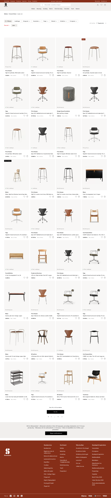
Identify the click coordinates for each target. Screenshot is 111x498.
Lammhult (79, 460)
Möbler (33, 8)
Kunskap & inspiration (98, 454)
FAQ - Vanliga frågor (49, 474)
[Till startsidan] (5, 5)
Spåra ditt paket (48, 471)
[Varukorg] (105, 5)
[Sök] (42, 5)
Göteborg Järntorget (82, 454)
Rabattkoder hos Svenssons (96, 464)
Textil (72, 8)
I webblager (17, 21)
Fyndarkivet (34, 1)
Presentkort (63, 471)
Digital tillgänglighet (50, 480)
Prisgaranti (47, 477)
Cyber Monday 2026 (98, 480)
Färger (45, 21)
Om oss (78, 463)
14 (58, 416)
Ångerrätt (47, 486)
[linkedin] (22, 496)
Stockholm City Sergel (82, 448)
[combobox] (55, 5)
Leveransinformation (50, 459)
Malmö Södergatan (81, 457)
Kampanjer (12, 1)
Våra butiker (97, 1)
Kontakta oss (104, 1)
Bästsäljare (95, 460)
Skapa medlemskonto (56, 433)
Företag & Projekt (49, 483)
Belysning (39, 8)
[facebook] (11, 496)
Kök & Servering (58, 8)
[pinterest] (18, 496)
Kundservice (47, 448)
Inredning (45, 8)
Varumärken (6, 1)
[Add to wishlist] (24, 75)
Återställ (6, 25)
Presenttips (95, 471)
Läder (13, 25)
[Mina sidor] (98, 5)
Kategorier (25, 21)
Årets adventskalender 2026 (98, 484)
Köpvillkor (46, 462)
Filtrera (9, 21)
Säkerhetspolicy (48, 468)
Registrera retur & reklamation (49, 452)
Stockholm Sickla (81, 451)
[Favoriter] (101, 5)
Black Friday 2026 (97, 477)
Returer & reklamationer (50, 456)
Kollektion (62, 21)
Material (53, 21)
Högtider (94, 474)
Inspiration (24, 1)
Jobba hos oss (80, 466)
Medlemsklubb (96, 457)
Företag (29, 1)
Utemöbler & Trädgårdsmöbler (65, 461)
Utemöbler (66, 8)
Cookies (46, 465)
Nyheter (78, 8)
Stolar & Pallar (12, 14)
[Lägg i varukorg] (27, 75)
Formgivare (18, 1)
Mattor (51, 8)
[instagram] (14, 496)
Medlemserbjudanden (98, 468)
